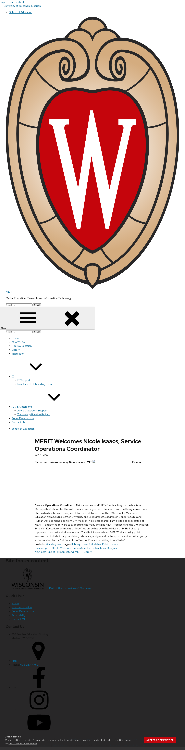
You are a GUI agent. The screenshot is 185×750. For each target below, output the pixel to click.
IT (13, 376)
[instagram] (39, 710)
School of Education (20, 12)
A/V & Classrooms (22, 406)
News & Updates (91, 544)
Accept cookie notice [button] (159, 740)
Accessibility (19, 615)
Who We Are (19, 342)
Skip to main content (12, 2)
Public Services (111, 544)
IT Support (23, 380)
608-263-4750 (29, 664)
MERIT (10, 291)
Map (14, 660)
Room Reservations (23, 418)
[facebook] (39, 687)
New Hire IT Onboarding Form (34, 384)
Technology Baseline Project (33, 414)
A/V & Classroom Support (32, 410)
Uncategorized (54, 544)
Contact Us (18, 422)
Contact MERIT (21, 619)
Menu (3, 328)
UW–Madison (22, 5)
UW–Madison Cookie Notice (23, 743)
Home (15, 338)
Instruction (18, 353)
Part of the (70, 588)
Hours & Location (22, 345)
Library (16, 349)
